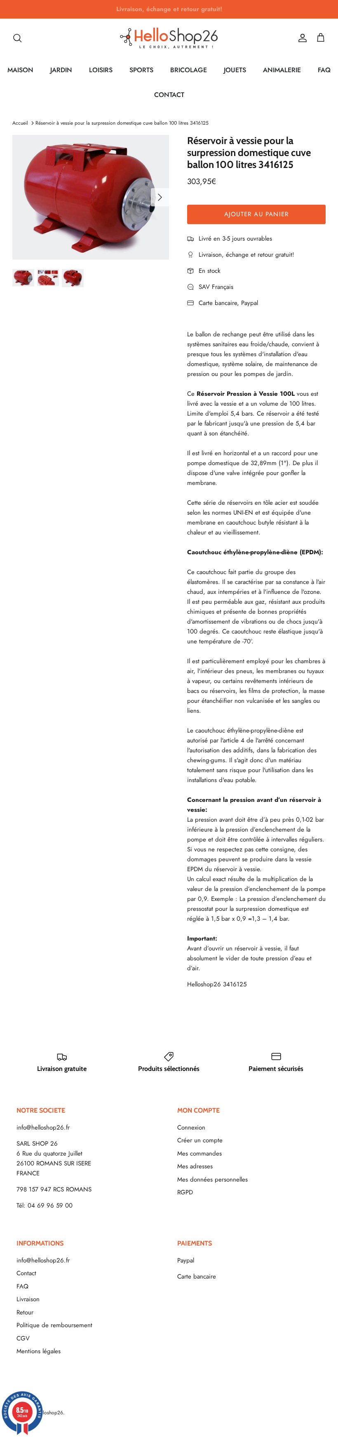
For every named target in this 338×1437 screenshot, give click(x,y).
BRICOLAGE (188, 70)
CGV (23, 1338)
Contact (26, 1273)
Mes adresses (195, 1166)
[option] (90, 197)
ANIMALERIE (282, 70)
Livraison (28, 1299)
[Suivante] (160, 197)
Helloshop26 (49, 1412)
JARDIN (61, 70)
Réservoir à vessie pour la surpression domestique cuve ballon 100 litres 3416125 (122, 123)
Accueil (20, 123)
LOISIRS (101, 70)
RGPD (185, 1192)
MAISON (20, 70)
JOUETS (235, 70)
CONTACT (169, 94)
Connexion (191, 1127)
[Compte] (300, 38)
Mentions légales (38, 1351)
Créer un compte (200, 1140)
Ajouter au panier (256, 214)
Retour (24, 1312)
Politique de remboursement (54, 1325)
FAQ (324, 70)
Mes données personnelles (212, 1179)
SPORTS (141, 70)
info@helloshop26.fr (43, 1127)
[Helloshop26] (169, 38)
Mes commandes (199, 1153)
